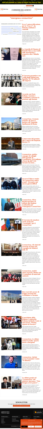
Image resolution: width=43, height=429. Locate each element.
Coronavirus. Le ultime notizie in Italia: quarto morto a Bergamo (30, 340)
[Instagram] (27, 5)
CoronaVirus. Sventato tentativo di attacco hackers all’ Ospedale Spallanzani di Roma (30, 121)
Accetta (24, 426)
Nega (31, 426)
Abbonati (27, 7)
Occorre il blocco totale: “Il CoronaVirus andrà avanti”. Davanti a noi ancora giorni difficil (30, 181)
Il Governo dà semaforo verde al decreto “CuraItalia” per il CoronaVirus (30, 222)
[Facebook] (26, 5)
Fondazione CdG (31, 7)
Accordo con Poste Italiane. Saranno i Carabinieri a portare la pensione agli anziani (30, 96)
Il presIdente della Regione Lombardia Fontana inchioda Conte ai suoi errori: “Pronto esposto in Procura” (31, 321)
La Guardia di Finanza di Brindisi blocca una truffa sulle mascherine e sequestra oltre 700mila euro (31, 52)
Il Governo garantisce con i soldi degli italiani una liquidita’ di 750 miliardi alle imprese (31, 78)
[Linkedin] (29, 5)
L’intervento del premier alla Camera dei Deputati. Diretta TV (31, 140)
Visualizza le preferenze (38, 426)
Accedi (24, 7)
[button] (41, 420)
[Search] (33, 5)
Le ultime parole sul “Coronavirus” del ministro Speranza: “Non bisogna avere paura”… (31, 380)
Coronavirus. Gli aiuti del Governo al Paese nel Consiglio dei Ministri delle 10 (31, 247)
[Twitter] (31, 5)
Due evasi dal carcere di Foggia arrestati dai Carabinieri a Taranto (30, 293)
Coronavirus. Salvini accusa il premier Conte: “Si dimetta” (31, 358)
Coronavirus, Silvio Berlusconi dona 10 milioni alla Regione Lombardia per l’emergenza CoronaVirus (31, 203)
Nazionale (21, 20)
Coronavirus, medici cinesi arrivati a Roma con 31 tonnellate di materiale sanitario (31, 273)
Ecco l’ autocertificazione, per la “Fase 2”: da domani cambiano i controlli (31, 26)
